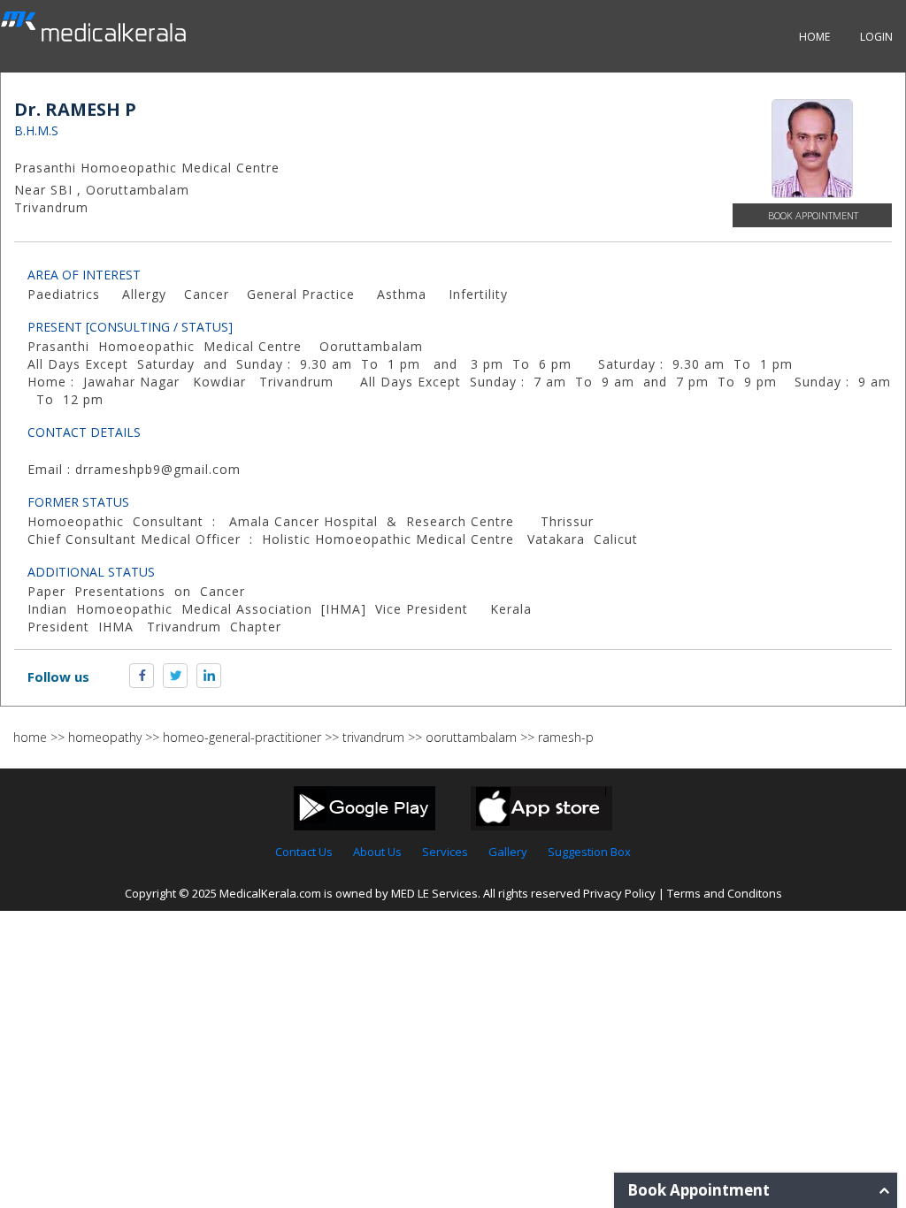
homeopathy (105, 737)
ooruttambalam (471, 737)
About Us (377, 852)
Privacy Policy (619, 893)
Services (445, 852)
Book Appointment (813, 215)
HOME (814, 36)
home (30, 737)
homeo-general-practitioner (242, 737)
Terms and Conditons (724, 893)
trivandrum (373, 737)
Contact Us (304, 852)
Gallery (507, 852)
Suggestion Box (589, 852)
